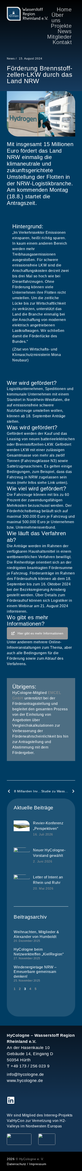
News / (12, 58)
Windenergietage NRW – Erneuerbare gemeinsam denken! (35, 972)
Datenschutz (16, 1164)
